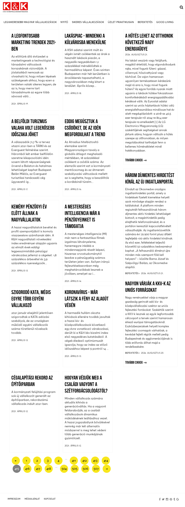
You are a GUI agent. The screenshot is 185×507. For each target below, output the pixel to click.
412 (84, 460)
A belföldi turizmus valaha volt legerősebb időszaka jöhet (32, 128)
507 (96, 468)
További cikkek (134, 160)
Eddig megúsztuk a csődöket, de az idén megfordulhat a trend (85, 128)
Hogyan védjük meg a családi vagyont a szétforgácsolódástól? (86, 384)
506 (85, 468)
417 (38, 468)
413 (95, 460)
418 (48, 468)
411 (74, 460)
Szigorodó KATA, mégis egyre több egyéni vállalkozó (31, 299)
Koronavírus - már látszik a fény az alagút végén (87, 299)
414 (106, 460)
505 (74, 468)
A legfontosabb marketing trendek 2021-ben (33, 42)
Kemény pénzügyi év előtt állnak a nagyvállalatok (29, 213)
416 (27, 468)
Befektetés (132, 273)
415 (17, 468)
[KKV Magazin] (15, 7)
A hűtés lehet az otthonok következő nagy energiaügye (149, 42)
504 (64, 468)
